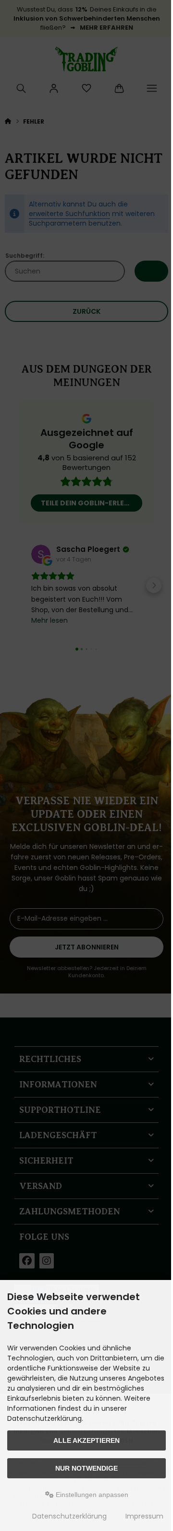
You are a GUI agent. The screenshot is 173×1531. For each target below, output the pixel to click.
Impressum (144, 1516)
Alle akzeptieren (86, 1440)
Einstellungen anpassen (91, 1494)
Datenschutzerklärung (69, 1516)
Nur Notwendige (86, 1468)
